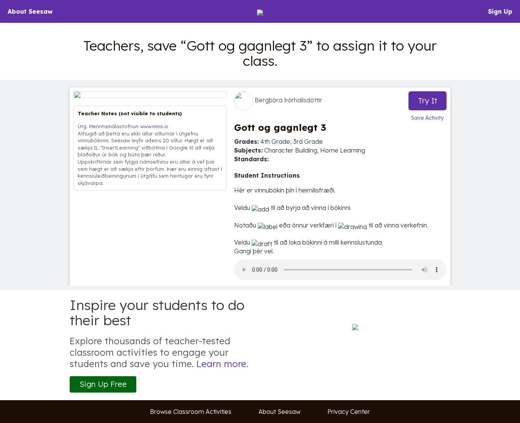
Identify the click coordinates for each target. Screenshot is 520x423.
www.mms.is (154, 126)
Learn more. (222, 363)
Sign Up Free (103, 384)
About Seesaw (30, 11)
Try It (427, 100)
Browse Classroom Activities (190, 411)
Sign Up (500, 11)
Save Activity (427, 117)
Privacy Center (348, 411)
